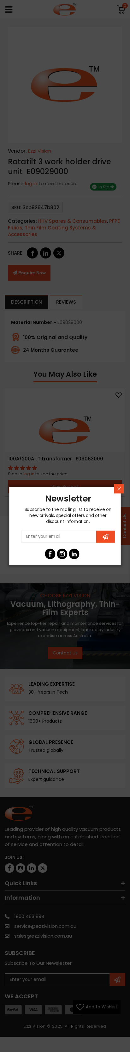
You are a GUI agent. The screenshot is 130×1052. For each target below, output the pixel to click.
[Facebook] (50, 554)
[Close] (119, 488)
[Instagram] (62, 554)
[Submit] (105, 537)
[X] (86, 554)
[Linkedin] (74, 554)
